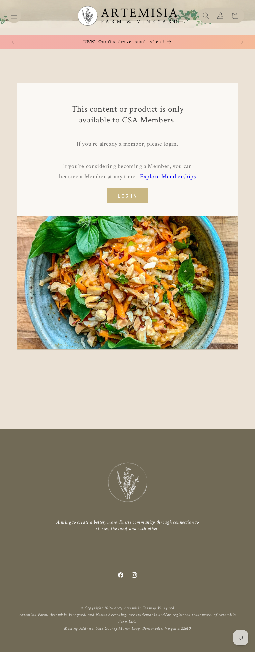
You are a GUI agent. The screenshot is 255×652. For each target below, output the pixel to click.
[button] (14, 15)
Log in (127, 196)
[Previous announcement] (13, 42)
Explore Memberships (168, 176)
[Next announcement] (242, 42)
